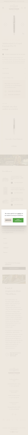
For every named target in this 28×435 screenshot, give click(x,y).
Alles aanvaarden (18, 220)
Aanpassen (8, 220)
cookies (19, 213)
